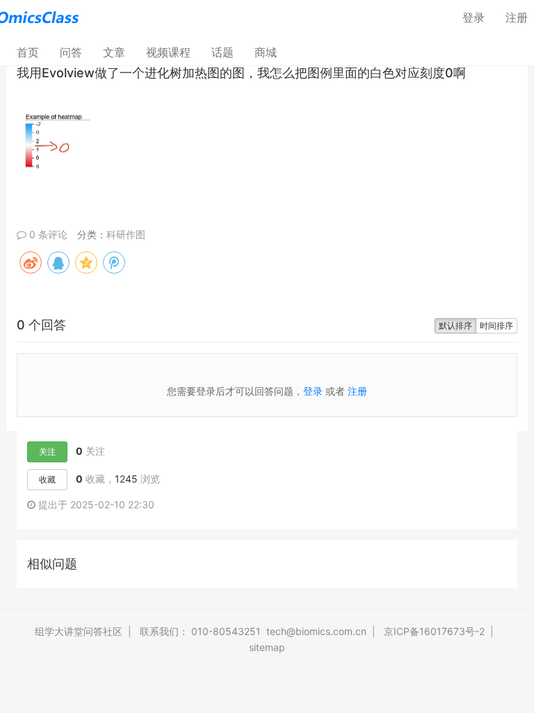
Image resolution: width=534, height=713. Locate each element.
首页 (33, 52)
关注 (47, 451)
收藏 (47, 479)
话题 (222, 52)
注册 (357, 391)
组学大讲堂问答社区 (78, 631)
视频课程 (168, 52)
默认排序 (455, 325)
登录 (473, 17)
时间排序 (496, 325)
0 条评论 (46, 234)
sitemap (267, 647)
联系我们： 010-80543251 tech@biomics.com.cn (253, 631)
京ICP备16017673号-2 (434, 631)
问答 (71, 52)
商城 (265, 52)
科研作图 (125, 234)
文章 (114, 52)
